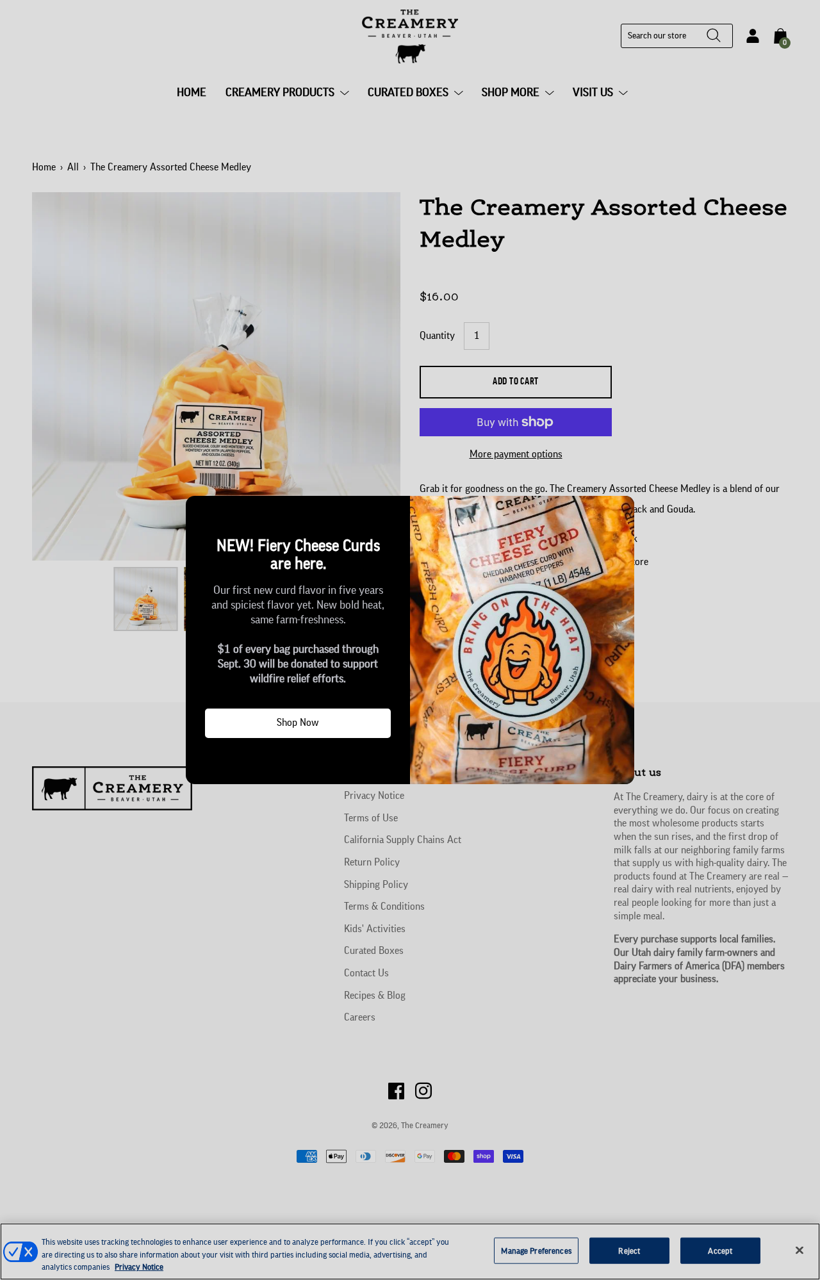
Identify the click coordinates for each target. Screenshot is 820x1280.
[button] (200, 510)
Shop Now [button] (298, 723)
